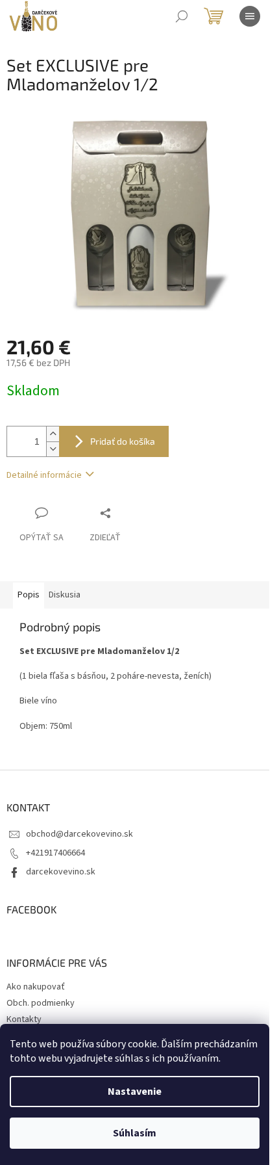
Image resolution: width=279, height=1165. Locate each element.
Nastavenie (135, 1091)
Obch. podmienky (40, 1003)
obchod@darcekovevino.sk (79, 834)
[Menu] (250, 16)
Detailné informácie (44, 475)
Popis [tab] (29, 594)
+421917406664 (55, 852)
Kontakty (24, 1019)
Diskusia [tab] (64, 594)
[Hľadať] (182, 16)
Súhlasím (134, 1133)
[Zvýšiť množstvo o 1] (52, 433)
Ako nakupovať (35, 986)
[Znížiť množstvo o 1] (52, 448)
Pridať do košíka (122, 441)
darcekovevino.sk (60, 871)
